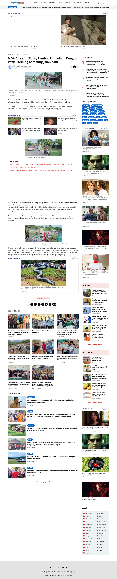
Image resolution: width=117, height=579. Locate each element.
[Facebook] (35, 304)
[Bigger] (77, 67)
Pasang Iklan (71, 572)
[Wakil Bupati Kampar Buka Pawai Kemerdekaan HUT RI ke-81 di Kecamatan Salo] (17, 472)
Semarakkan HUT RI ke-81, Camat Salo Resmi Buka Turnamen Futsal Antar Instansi (52, 429)
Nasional (52, 3)
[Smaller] (71, 67)
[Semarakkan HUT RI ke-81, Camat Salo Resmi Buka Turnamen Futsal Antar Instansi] (17, 430)
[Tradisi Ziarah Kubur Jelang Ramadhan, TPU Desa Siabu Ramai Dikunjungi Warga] (19, 346)
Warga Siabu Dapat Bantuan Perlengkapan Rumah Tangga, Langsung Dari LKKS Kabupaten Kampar (51, 443)
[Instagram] (50, 567)
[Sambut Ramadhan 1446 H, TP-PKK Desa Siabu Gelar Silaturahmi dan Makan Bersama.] (19, 372)
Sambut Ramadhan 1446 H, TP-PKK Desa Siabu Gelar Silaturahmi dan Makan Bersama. (19, 384)
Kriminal (68, 3)
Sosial (30, 439)
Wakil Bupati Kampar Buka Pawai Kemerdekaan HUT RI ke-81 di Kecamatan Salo (52, 472)
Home (35, 3)
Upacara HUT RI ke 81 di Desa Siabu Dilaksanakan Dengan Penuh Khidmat (51, 457)
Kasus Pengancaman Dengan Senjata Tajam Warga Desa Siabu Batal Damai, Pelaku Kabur (99, 291)
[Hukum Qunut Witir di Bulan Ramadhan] (43, 321)
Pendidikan (31, 397)
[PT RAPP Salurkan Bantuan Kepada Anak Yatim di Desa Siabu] (43, 346)
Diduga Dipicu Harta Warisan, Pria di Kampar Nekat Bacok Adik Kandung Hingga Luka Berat (99, 300)
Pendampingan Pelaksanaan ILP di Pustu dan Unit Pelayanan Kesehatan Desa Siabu (98, 358)
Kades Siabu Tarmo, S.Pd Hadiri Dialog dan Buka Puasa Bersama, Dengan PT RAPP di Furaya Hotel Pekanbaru (42, 384)
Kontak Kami (56, 572)
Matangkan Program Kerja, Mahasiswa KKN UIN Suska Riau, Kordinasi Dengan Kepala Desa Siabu (97, 94)
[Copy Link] (31, 304)
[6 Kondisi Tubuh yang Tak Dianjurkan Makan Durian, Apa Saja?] (87, 386)
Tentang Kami (46, 572)
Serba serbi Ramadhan (43, 298)
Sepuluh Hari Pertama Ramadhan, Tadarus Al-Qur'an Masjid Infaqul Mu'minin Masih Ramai (41, 170)
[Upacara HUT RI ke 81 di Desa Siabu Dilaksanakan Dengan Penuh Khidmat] (17, 458)
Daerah (86, 3)
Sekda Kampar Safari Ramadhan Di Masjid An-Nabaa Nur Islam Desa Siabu (67, 358)
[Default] (74, 67)
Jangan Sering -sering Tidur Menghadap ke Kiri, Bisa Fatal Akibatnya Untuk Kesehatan (98, 394)
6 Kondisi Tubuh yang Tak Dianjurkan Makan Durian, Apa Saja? (99, 385)
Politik (60, 3)
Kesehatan (77, 3)
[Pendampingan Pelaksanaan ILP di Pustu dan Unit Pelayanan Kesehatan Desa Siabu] (87, 360)
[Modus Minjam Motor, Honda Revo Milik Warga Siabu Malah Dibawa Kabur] (87, 319)
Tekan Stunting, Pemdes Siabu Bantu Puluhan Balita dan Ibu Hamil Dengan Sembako (99, 376)
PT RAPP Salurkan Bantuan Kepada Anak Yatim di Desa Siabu (43, 357)
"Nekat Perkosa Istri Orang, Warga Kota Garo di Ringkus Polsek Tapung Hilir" (99, 335)
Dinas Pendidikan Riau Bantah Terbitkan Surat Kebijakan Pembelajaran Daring (36, 7)
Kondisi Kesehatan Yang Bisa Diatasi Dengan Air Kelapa (99, 367)
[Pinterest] (46, 304)
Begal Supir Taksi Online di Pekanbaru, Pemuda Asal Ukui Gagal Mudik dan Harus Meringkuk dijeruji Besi (99, 327)
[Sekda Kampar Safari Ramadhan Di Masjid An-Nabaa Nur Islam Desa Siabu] (68, 346)
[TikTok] (58, 567)
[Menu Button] (107, 3)
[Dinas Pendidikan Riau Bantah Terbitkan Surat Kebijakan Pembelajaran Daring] (17, 402)
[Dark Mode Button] (98, 3)
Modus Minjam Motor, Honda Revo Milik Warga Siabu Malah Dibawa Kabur (100, 318)
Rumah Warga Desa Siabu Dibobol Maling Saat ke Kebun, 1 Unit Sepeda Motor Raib (99, 309)
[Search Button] (103, 3)
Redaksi (63, 572)
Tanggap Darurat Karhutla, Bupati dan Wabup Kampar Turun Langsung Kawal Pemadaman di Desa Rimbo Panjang (52, 415)
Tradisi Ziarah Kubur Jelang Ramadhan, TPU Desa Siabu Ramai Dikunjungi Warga (18, 358)
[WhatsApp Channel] (67, 567)
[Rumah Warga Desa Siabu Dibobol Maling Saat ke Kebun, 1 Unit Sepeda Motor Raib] (87, 310)
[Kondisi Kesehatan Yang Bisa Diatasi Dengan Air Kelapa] (87, 368)
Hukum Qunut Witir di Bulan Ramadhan (23, 167)
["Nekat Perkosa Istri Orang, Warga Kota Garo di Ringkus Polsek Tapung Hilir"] (87, 337)
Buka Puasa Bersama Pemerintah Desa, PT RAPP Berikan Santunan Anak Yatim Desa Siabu (41, 164)
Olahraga (30, 425)
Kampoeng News (55, 575)
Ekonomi (43, 3)
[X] (39, 304)
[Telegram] (42, 304)
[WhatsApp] (50, 304)
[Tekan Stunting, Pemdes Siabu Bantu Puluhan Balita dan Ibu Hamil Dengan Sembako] (87, 377)
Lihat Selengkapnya (42, 482)
